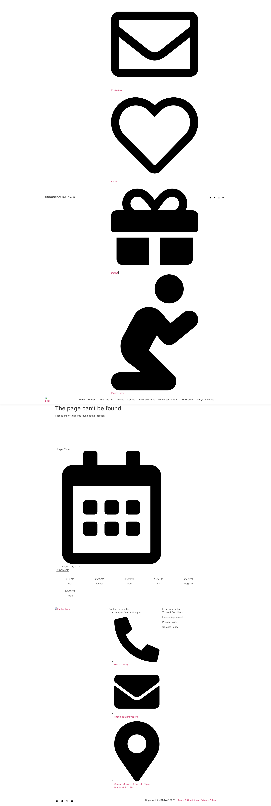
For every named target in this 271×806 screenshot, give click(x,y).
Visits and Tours (146, 399)
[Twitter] (215, 198)
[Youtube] (223, 198)
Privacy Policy (169, 622)
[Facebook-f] (210, 198)
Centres (120, 399)
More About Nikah (167, 399)
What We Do (106, 399)
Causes (131, 399)
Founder (92, 399)
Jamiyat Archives (205, 399)
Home (82, 399)
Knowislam (187, 399)
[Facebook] (57, 801)
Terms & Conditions (172, 612)
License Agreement (172, 617)
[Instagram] (219, 198)
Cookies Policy (170, 627)
